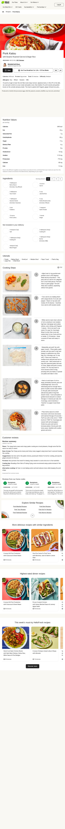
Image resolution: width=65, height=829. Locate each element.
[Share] (60, 70)
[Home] (3, 12)
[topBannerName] (32, 19)
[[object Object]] (56, 70)
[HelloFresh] (5, 2)
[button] (32, 178)
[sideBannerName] (32, 104)
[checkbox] (3, 60)
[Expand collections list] (32, 515)
